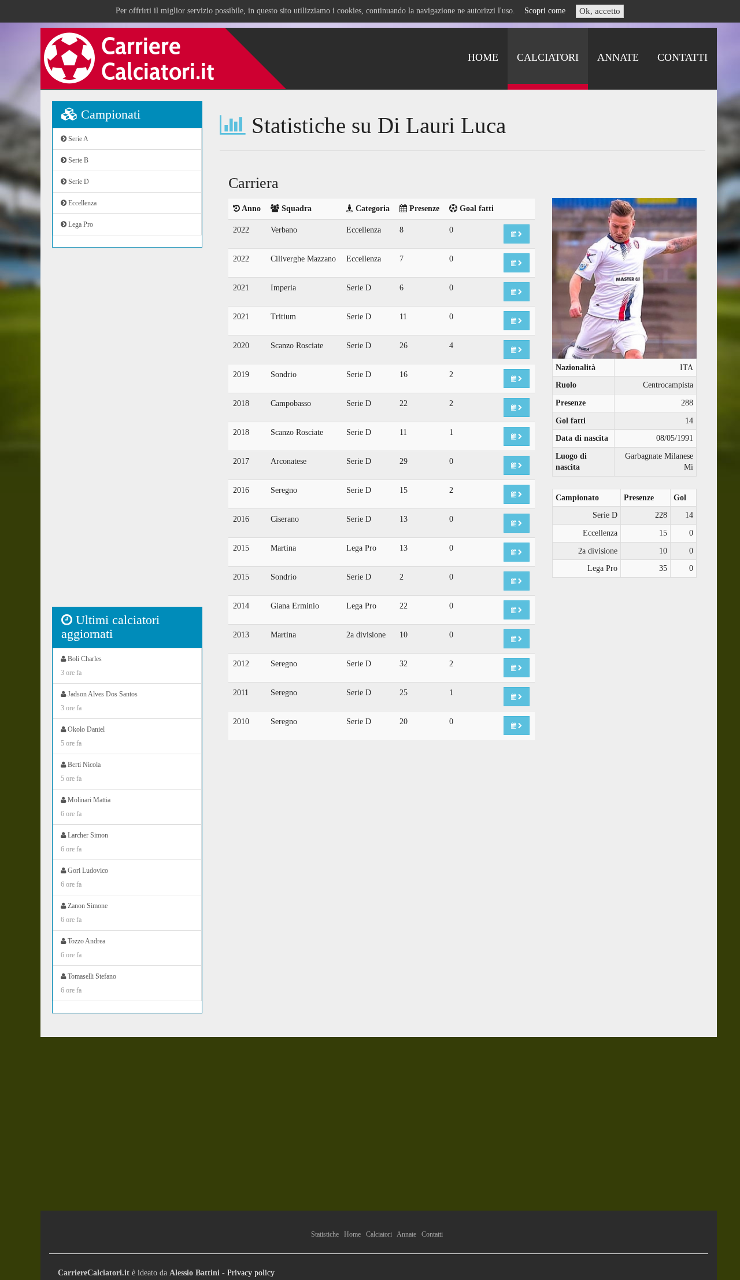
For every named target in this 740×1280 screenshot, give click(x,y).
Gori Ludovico (84, 877)
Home (483, 57)
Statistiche (325, 1234)
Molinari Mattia (85, 807)
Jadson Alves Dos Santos (99, 701)
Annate (618, 57)
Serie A (77, 139)
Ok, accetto (599, 11)
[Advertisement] (127, 433)
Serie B (77, 160)
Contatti (682, 57)
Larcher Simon (84, 842)
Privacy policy (251, 1272)
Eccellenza (81, 203)
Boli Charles (81, 666)
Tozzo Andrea (83, 948)
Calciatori (548, 57)
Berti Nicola (81, 772)
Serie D (77, 182)
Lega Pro (79, 224)
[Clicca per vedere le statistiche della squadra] (517, 234)
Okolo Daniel (83, 736)
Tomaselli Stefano (88, 983)
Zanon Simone (84, 913)
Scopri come (544, 10)
